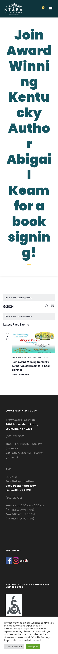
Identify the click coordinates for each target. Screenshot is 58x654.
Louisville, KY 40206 (19, 429)
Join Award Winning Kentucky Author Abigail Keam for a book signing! (31, 366)
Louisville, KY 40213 (18, 490)
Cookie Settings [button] (14, 646)
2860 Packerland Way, (21, 486)
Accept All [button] (33, 646)
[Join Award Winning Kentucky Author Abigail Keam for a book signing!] (33, 343)
